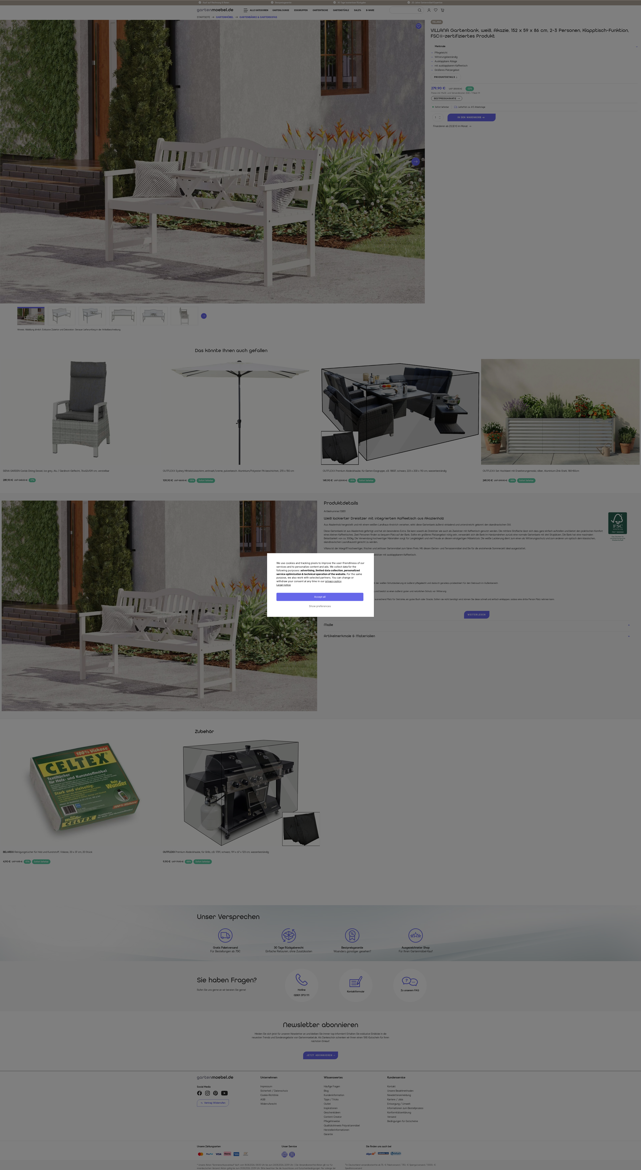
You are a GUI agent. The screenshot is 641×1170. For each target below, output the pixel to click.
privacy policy (333, 581)
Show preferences (320, 606)
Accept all (320, 596)
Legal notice (283, 584)
